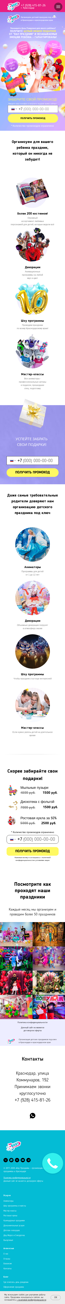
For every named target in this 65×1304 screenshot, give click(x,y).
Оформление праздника (13, 1287)
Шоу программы (32, 320)
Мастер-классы (9, 1211)
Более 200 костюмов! (32, 213)
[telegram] (28, 1160)
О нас (5, 1254)
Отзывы (6, 1259)
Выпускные (8, 1240)
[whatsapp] (32, 1115)
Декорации (32, 267)
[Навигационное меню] (58, 7)
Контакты (7, 1269)
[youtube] (23, 1160)
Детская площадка (11, 1231)
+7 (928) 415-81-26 (33, 5)
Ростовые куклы (10, 1216)
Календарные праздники (14, 1221)
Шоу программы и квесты (14, 1206)
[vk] (17, 1160)
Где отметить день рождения (15, 1282)
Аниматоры (32, 567)
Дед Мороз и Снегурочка (14, 1235)
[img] (32, 351)
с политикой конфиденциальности (31, 1300)
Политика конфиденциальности (32, 1022)
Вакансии (7, 1264)
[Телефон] (5, 1160)
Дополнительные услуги (13, 1226)
